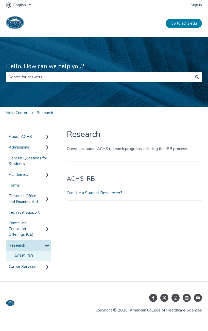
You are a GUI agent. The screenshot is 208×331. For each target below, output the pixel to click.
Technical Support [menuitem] (24, 212)
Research (45, 113)
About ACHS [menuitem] (20, 136)
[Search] (197, 77)
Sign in (196, 5)
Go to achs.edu (184, 23)
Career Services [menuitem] (22, 266)
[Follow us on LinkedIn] (187, 298)
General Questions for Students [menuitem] (28, 161)
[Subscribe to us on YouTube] (198, 298)
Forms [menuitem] (14, 185)
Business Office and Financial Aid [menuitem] (23, 198)
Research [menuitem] (17, 245)
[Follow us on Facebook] (153, 298)
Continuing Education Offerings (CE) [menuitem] (21, 228)
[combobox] (99, 77)
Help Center (16, 113)
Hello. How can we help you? (45, 66)
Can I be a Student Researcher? (94, 193)
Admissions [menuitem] (19, 147)
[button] (47, 137)
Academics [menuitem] (18, 174)
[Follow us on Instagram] (175, 298)
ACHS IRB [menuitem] (23, 256)
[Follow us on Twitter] (164, 298)
